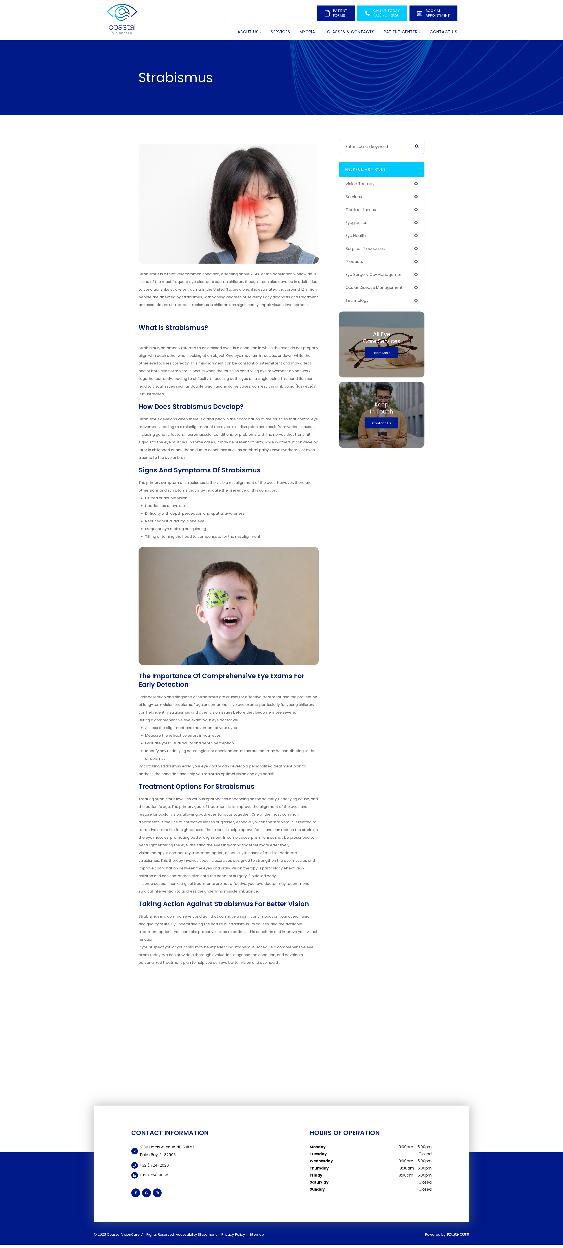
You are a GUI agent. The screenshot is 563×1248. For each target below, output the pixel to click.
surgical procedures (365, 248)
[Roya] (458, 1234)
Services (280, 32)
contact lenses (360, 209)
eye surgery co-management (374, 274)
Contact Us (443, 32)
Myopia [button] (307, 32)
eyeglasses (356, 222)
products (354, 261)
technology (357, 300)
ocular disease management (373, 287)
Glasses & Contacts (351, 32)
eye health (355, 235)
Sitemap (256, 1234)
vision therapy (360, 183)
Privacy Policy (233, 1234)
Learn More (382, 352)
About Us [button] (248, 32)
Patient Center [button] (401, 32)
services (353, 196)
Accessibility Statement (196, 1234)
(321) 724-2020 (154, 1165)
